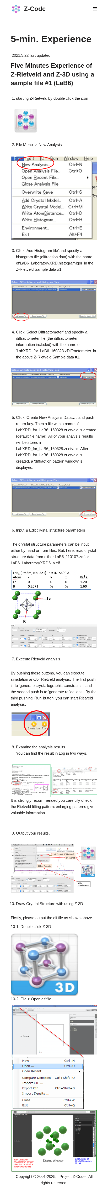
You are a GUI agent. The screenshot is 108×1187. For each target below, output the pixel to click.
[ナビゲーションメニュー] (95, 8)
